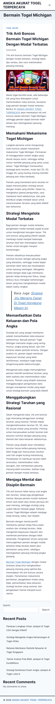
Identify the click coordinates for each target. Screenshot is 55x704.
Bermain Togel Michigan (18, 562)
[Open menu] (49, 5)
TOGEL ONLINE (12, 28)
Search (6, 605)
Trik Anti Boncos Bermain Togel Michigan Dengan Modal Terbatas (27, 38)
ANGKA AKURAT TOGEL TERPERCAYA (32, 700)
